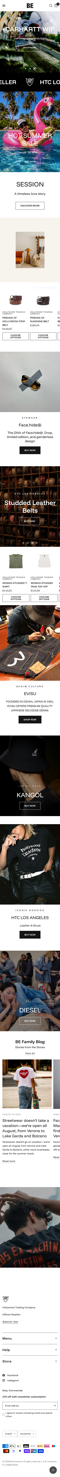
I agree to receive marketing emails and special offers (29, 1415)
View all (30, 1053)
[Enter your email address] (54, 1406)
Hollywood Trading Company (13, 313)
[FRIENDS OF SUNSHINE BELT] (43, 295)
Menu (7, 1338)
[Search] (50, 5)
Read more (9, 1161)
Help (6, 1350)
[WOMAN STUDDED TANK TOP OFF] (44, 560)
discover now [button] (10, 1321)
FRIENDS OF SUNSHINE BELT (39, 319)
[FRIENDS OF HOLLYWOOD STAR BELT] (15, 295)
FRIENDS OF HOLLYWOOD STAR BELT (13, 321)
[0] (55, 5)
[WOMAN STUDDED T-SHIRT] (15, 560)
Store (7, 1361)
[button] (29, 47)
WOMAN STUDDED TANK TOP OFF (42, 584)
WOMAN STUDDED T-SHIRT (14, 584)
